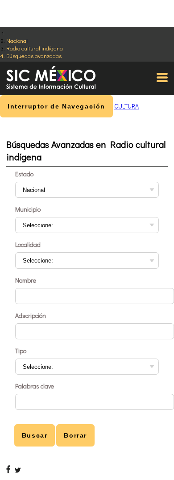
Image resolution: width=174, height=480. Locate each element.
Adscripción (30, 315)
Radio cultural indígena (34, 48)
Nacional (17, 40)
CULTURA (126, 106)
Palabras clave (34, 386)
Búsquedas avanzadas (34, 55)
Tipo (20, 350)
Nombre (25, 280)
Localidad (28, 244)
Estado (24, 174)
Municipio (28, 209)
